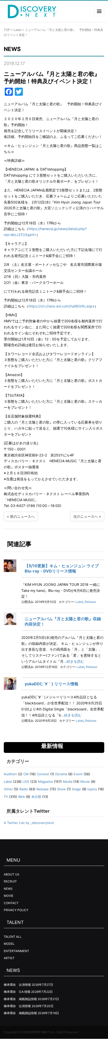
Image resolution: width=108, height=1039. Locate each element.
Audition (10, 774)
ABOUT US (11, 874)
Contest (43, 774)
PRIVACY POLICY (16, 910)
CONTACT (11, 903)
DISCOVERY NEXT (36, 1032)
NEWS (8, 889)
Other (8, 789)
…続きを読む (74, 661)
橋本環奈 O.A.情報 (17, 992)
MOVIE (8, 896)
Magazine (45, 782)
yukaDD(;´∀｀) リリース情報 (51, 683)
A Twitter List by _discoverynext (29, 823)
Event (78, 774)
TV (6, 797)
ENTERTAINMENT (16, 951)
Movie (85, 782)
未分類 (36, 797)
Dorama (61, 774)
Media (67, 782)
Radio (23, 789)
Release (90, 602)
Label (17, 30)
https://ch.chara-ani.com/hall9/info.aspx (61, 306)
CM (26, 774)
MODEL (9, 944)
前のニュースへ (22, 516)
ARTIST (9, 958)
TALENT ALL (13, 937)
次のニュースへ (85, 516)
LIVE (26, 782)
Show (61, 789)
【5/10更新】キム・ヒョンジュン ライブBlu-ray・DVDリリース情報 (62, 568)
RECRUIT (10, 881)
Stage (76, 789)
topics (92, 789)
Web (21, 797)
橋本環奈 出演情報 (17, 984)
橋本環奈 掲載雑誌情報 (20, 999)
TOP (7, 30)
